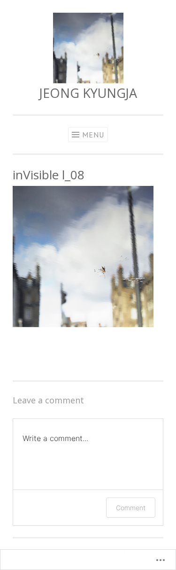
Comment (130, 508)
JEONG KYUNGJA (88, 93)
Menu (93, 134)
